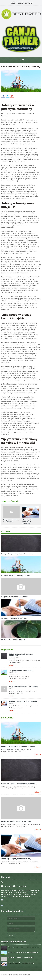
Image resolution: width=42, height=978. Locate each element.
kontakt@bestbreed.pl (15, 886)
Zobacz (11, 665)
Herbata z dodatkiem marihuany (13, 639)
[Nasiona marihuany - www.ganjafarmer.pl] (21, 24)
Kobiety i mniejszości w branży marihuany (16, 575)
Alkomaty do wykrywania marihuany (26, 521)
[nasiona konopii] (2, 906)
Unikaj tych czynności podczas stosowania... (17, 554)
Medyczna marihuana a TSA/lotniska (11, 520)
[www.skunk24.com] (2, 900)
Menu (22, 60)
